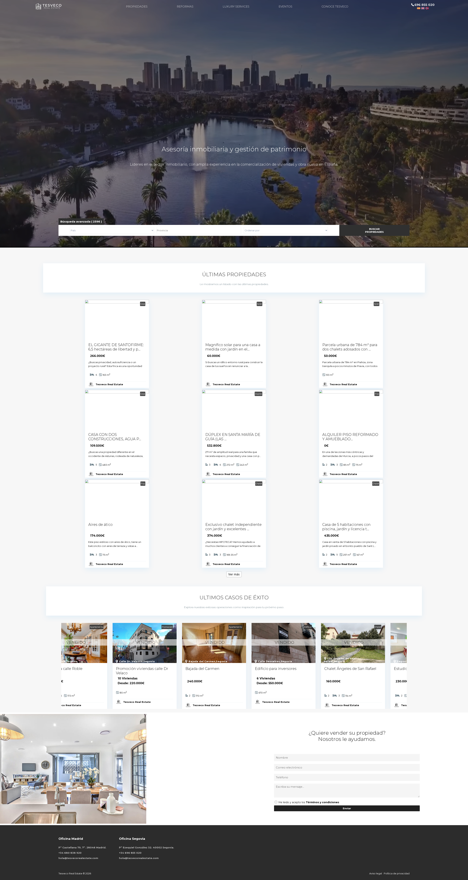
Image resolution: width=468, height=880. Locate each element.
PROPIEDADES (137, 6)
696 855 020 (424, 5)
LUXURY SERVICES (236, 6)
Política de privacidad (397, 873)
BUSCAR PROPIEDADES (374, 230)
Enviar (347, 808)
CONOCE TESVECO (335, 6)
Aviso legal (375, 873)
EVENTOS (285, 6)
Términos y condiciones (322, 802)
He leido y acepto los (292, 802)
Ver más (234, 574)
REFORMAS (185, 6)
